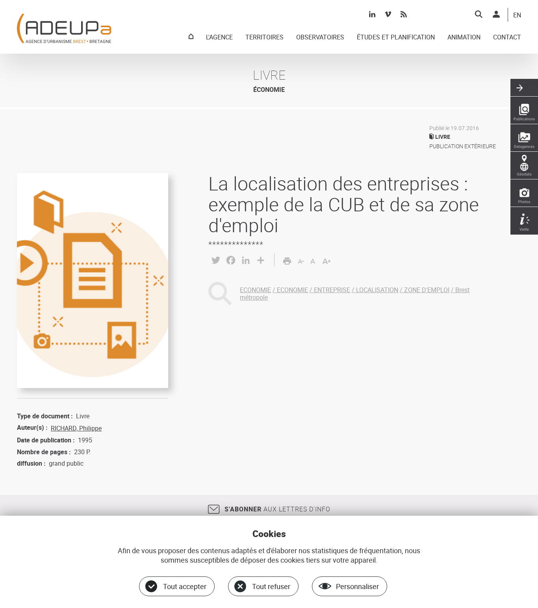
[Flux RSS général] (403, 14)
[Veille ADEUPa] (524, 221)
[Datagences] (524, 138)
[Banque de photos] (524, 193)
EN (517, 15)
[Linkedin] (372, 14)
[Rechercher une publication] (524, 110)
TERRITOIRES (264, 37)
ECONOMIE (255, 289)
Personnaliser (357, 586)
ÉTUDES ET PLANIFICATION (396, 37)
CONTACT (507, 37)
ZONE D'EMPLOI (426, 289)
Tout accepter (184, 586)
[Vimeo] (388, 14)
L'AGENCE (219, 37)
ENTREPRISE (332, 289)
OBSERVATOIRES (320, 37)
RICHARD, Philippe (76, 428)
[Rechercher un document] (478, 14)
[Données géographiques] (524, 165)
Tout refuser (271, 586)
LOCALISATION (377, 289)
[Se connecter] (496, 14)
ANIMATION (463, 37)
